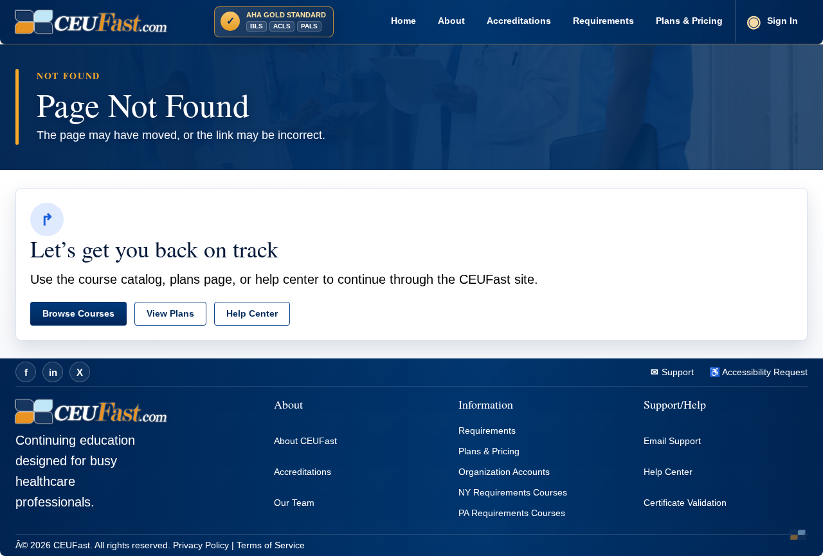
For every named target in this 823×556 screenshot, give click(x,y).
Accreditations (519, 20)
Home (403, 20)
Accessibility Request (764, 372)
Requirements (603, 20)
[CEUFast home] (91, 22)
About (451, 20)
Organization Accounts (504, 472)
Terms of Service (271, 545)
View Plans (170, 313)
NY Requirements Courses (512, 492)
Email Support (672, 441)
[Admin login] (798, 535)
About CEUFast (305, 441)
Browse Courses (78, 313)
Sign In (782, 20)
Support (676, 372)
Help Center (252, 313)
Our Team (294, 502)
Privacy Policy (201, 545)
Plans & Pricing (689, 20)
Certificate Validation (685, 502)
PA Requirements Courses (511, 513)
